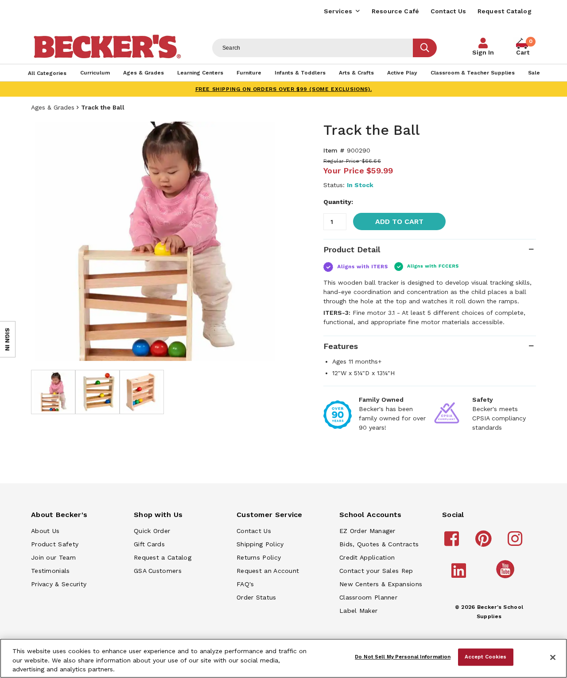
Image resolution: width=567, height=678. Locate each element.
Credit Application (367, 557)
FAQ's (245, 584)
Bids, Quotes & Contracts (379, 544)
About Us (45, 530)
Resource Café (395, 11)
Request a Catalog (162, 557)
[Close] (553, 657)
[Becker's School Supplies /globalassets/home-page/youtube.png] (507, 577)
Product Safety (54, 544)
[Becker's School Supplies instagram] (516, 542)
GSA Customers (158, 570)
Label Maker (358, 610)
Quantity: (338, 201)
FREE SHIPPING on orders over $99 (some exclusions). (283, 89)
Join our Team (53, 557)
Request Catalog (505, 11)
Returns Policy (259, 557)
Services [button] (338, 11)
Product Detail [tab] (351, 249)
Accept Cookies (486, 657)
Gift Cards (149, 544)
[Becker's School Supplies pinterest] (484, 542)
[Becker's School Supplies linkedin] (460, 574)
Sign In (483, 52)
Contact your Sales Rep (376, 570)
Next (266, 241)
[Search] (425, 48)
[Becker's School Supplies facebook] (453, 542)
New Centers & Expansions (380, 584)
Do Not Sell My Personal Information (402, 657)
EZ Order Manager (367, 530)
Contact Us (448, 11)
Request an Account (268, 570)
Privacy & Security (58, 584)
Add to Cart (399, 221)
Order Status (256, 597)
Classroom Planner (368, 597)
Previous (44, 241)
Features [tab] (340, 346)
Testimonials (50, 570)
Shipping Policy (260, 544)
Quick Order (152, 530)
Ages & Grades (52, 107)
